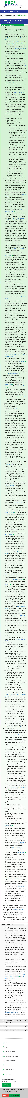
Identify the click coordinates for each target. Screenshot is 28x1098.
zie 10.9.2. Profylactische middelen (14, 727)
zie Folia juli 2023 (18, 502)
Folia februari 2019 (20, 354)
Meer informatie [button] (13, 1091)
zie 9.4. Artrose (8, 534)
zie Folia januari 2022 (18, 909)
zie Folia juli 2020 (9, 82)
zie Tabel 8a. (8, 825)
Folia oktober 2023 (10, 356)
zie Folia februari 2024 (18, 249)
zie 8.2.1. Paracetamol (17, 41)
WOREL (16, 408)
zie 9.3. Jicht (21, 361)
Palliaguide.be (20, 886)
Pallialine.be (14, 734)
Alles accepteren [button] (14, 1095)
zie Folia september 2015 (11, 38)
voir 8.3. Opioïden (9, 485)
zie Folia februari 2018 (20, 615)
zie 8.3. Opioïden (20, 842)
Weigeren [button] (5, 1095)
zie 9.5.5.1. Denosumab (11, 878)
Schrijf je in (6, 1085)
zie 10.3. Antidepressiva (17, 579)
